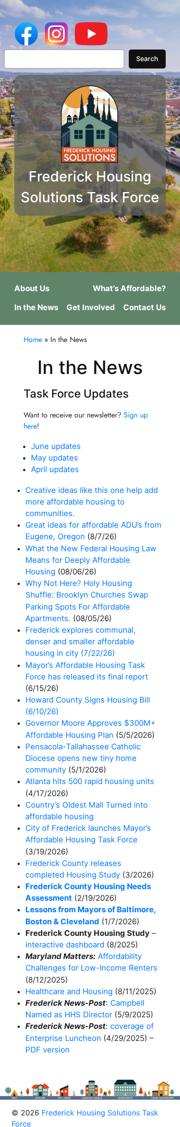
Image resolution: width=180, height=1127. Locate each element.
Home (33, 339)
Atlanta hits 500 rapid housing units (89, 781)
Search (147, 58)
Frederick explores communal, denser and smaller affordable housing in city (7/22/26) (80, 641)
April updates (55, 469)
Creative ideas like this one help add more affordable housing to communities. (91, 502)
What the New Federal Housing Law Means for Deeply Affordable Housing (90, 560)
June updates (56, 446)
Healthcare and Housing (69, 991)
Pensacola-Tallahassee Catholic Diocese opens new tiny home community (83, 758)
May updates (54, 457)
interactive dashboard (64, 944)
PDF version (47, 1049)
